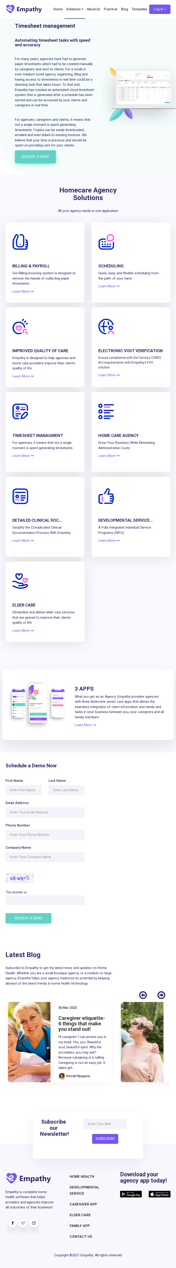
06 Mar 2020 (67, 1008)
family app (80, 1226)
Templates (139, 9)
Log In (159, 9)
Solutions (73, 9)
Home (58, 9)
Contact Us (81, 1237)
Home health (82, 1177)
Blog (124, 9)
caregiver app (83, 1204)
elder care (80, 1215)
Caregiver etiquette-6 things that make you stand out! (81, 1023)
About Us (93, 9)
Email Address (17, 803)
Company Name (18, 847)
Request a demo (35, 157)
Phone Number (18, 825)
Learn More (21, 291)
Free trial (110, 9)
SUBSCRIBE (105, 1138)
